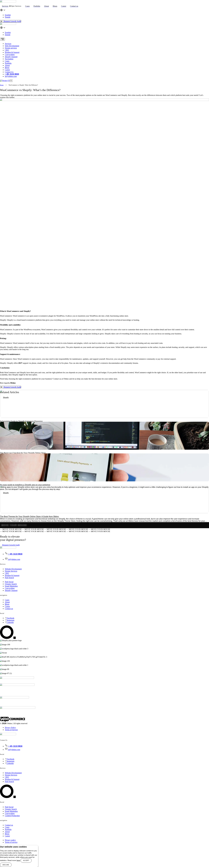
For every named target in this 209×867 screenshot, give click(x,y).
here (18, 860)
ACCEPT (26, 860)
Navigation (9, 59)
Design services (11, 48)
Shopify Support (11, 57)
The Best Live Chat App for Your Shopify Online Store (23, 453)
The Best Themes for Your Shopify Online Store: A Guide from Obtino (29, 516)
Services (8, 44)
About (7, 65)
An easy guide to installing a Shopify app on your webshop (25, 485)
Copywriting (10, 54)
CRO (7, 50)
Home (2, 85)
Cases (7, 61)
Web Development (12, 46)
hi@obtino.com (11, 76)
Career (7, 70)
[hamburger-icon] (2, 39)
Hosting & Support (12, 52)
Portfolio (8, 63)
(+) (12, 74)
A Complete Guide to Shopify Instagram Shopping (21, 421)
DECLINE (6, 865)
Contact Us (9, 72)
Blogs (7, 68)
